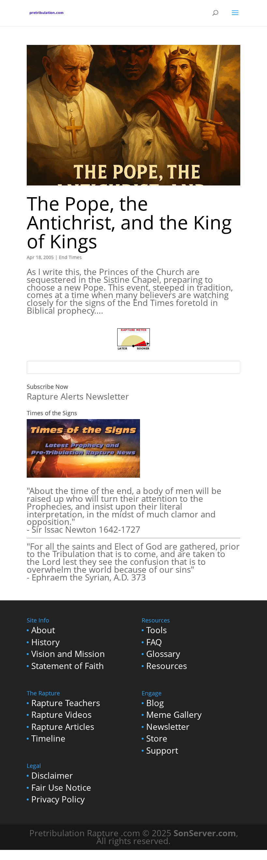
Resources (166, 666)
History (45, 642)
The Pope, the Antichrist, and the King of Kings (129, 221)
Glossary (163, 654)
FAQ (154, 642)
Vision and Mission (68, 654)
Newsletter (168, 726)
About (43, 630)
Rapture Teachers (65, 703)
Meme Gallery (174, 714)
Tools (156, 630)
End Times (70, 257)
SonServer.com (205, 833)
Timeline (48, 738)
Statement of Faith (67, 666)
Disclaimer (52, 775)
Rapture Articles (62, 726)
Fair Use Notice (61, 787)
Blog (155, 703)
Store (156, 738)
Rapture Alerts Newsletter (78, 396)
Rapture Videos (61, 714)
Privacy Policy (58, 799)
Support (162, 750)
